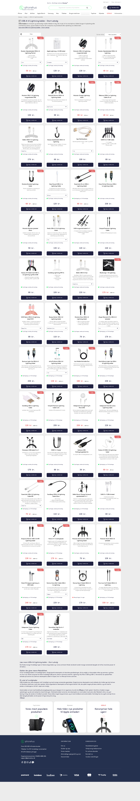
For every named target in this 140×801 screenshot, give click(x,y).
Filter (31, 34)
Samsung (50, 13)
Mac (57, 13)
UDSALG (109, 13)
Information (118, 13)
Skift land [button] (105, 2)
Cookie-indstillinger (92, 757)
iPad (26, 13)
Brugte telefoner (74, 13)
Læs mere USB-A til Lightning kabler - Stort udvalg (34, 27)
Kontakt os (89, 754)
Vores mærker (65, 751)
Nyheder (101, 13)
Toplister (93, 13)
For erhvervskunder (92, 751)
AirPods (32, 13)
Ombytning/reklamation (94, 748)
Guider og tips (65, 748)
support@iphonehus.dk (28, 758)
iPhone (20, 13)
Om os (63, 746)
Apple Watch (41, 13)
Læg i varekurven (32, 76)
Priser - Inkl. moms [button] (116, 2)
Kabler (25, 17)
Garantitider (65, 757)
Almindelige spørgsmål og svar (71, 754)
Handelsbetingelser (92, 746)
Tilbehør (64, 13)
